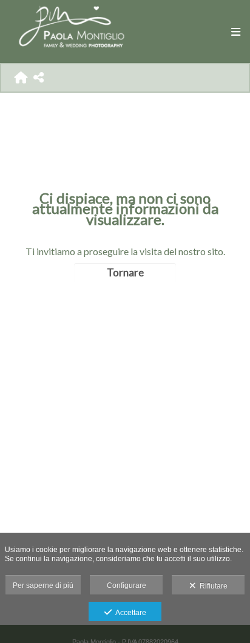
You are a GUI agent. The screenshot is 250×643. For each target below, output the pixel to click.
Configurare (126, 585)
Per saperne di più (43, 585)
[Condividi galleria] (38, 77)
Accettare (129, 612)
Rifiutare (212, 586)
